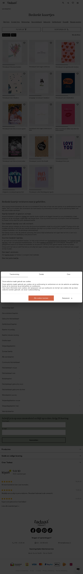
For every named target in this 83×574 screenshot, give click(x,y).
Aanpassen (66, 298)
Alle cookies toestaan (41, 298)
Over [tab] (68, 274)
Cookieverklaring (34, 290)
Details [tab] (41, 274)
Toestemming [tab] (14, 274)
